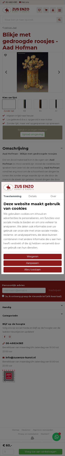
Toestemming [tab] (12, 196)
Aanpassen (32, 263)
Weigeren (32, 256)
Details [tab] (32, 196)
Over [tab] (53, 196)
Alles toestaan (32, 269)
